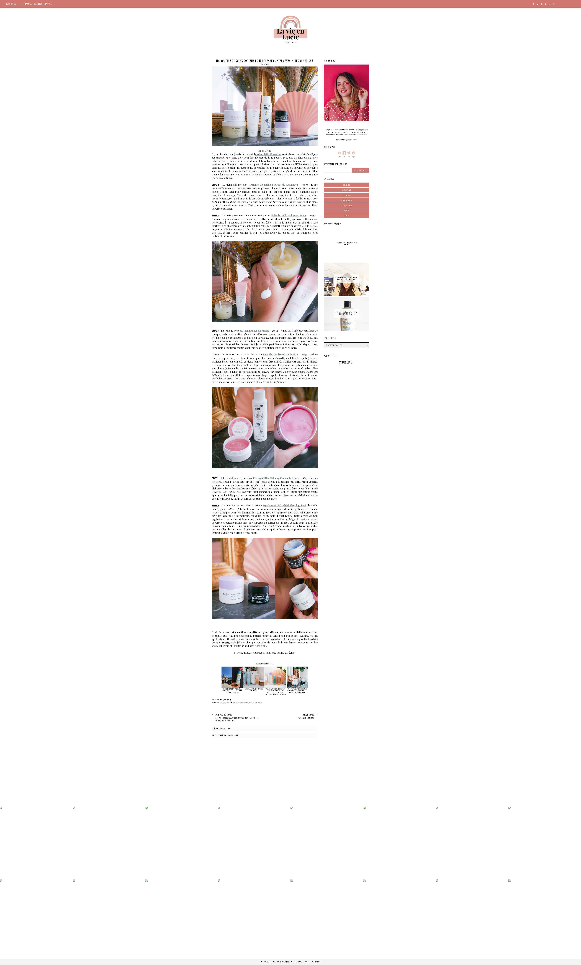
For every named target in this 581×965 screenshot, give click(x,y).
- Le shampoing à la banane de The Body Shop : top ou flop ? (346, 313)
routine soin (253, 702)
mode (346, 210)
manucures (346, 200)
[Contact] (549, 4)
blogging (346, 190)
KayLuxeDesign (315, 962)
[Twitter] (537, 4)
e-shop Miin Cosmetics (268, 154)
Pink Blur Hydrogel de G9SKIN (280, 354)
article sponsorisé (242, 702)
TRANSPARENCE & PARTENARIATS (38, 4)
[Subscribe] (554, 4)
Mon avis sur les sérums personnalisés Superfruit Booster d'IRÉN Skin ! (297, 691)
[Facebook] (533, 4)
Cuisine (346, 185)
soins (260, 702)
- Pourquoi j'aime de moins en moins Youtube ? (346, 243)
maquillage (346, 205)
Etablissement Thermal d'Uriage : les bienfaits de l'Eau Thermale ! (232, 691)
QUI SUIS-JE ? (12, 4)
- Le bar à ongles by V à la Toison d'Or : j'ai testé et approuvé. (346, 278)
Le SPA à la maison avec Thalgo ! (254, 690)
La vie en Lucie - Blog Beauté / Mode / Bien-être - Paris (284, 962)
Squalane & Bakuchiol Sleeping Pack (284, 505)
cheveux (346, 195)
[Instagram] (541, 4)
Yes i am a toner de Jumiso (254, 330)
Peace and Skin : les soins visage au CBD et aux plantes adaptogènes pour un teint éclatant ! (276, 691)
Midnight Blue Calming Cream (270, 478)
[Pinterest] (546, 4)
